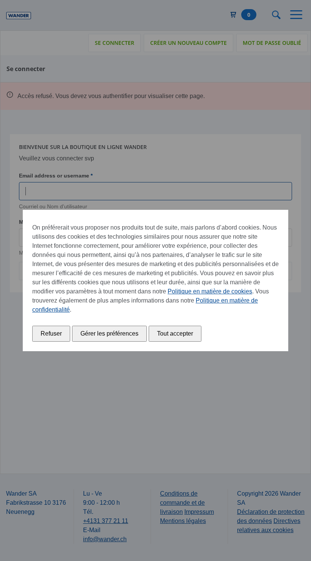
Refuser (51, 333)
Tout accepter (175, 333)
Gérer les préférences (109, 333)
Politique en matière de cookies (210, 291)
